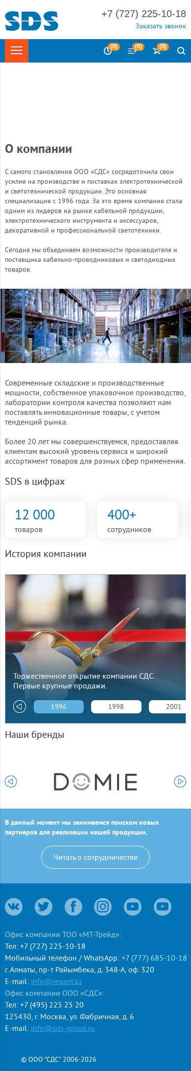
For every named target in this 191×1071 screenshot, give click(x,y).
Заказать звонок (161, 25)
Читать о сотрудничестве (95, 857)
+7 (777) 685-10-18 (154, 958)
